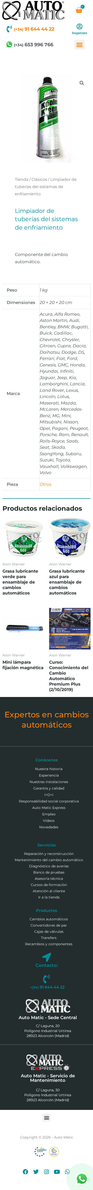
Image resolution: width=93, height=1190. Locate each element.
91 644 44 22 (34, 29)
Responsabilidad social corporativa (49, 801)
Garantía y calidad (48, 788)
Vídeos (49, 820)
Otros (45, 484)
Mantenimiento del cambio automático (49, 860)
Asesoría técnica (49, 878)
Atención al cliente (49, 891)
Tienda (21, 179)
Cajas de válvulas (48, 931)
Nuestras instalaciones (49, 782)
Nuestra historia (48, 769)
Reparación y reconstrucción (49, 853)
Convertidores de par (49, 925)
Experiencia (49, 775)
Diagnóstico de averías (49, 866)
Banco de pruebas (48, 872)
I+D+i (48, 795)
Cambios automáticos (49, 919)
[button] (79, 45)
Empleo (49, 814)
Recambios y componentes (48, 944)
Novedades (48, 827)
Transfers (49, 938)
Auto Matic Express (48, 807)
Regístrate (79, 33)
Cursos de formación (49, 885)
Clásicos (39, 179)
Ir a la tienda (49, 897)
